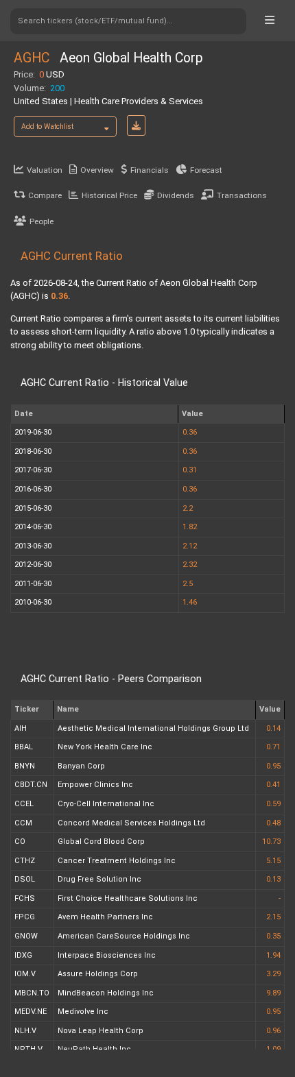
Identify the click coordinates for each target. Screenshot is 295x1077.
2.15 (273, 916)
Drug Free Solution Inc (99, 879)
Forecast (206, 170)
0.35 (273, 936)
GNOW (26, 936)
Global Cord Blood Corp (101, 841)
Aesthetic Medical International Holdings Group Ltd (153, 728)
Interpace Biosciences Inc (107, 955)
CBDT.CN (30, 784)
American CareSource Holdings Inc (124, 936)
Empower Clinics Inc (95, 784)
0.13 (273, 879)
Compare (45, 195)
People (42, 221)
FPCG (24, 916)
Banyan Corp (81, 766)
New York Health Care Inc (105, 746)
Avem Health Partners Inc (105, 916)
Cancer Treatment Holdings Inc (117, 860)
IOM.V (25, 973)
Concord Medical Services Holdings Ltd (131, 823)
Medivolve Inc (83, 1011)
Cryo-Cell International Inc (106, 803)
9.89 (273, 993)
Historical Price (109, 195)
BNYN (24, 766)
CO (19, 841)
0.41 (273, 784)
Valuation (44, 170)
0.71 (273, 746)
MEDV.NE (30, 1011)
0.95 (273, 766)
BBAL (23, 746)
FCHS (24, 898)
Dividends (175, 195)
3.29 (273, 973)
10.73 (271, 841)
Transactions (242, 195)
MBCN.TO (31, 993)
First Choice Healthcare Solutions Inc (128, 898)
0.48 (273, 823)
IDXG (23, 955)
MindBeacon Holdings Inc (106, 993)
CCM (23, 823)
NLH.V (25, 1030)
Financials (149, 170)
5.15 (273, 860)
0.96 (273, 1030)
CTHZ (24, 860)
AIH (20, 728)
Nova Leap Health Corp (100, 1030)
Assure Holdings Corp (98, 973)
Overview (97, 170)
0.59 (273, 803)
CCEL (24, 803)
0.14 (273, 728)
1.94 (273, 955)
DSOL (24, 879)
